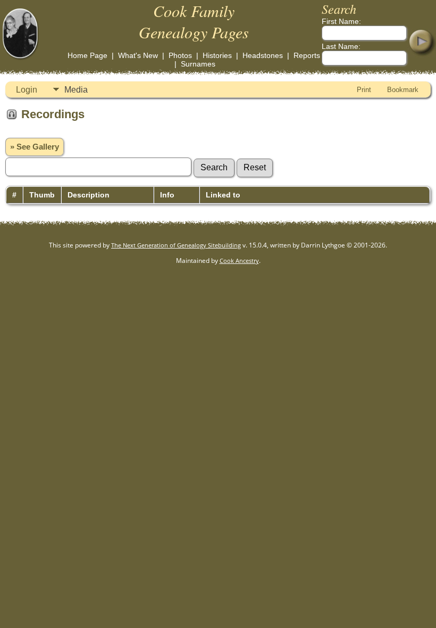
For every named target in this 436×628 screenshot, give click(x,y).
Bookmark (402, 90)
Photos (180, 55)
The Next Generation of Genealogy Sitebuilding (176, 245)
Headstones (262, 55)
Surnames (198, 64)
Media (76, 89)
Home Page (87, 55)
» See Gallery (34, 147)
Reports (307, 55)
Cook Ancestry (239, 261)
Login (26, 89)
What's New (138, 55)
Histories (217, 55)
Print (364, 90)
